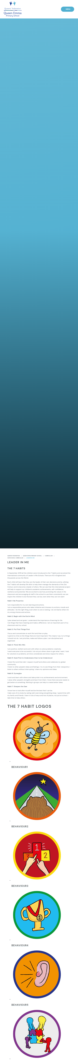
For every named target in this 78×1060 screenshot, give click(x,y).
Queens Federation (13, 556)
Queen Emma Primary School (32, 556)
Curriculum (49, 556)
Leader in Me (30, 558)
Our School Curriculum (15, 558)
